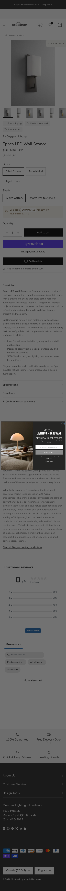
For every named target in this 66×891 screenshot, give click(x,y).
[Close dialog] (63, 423)
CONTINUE (49, 452)
